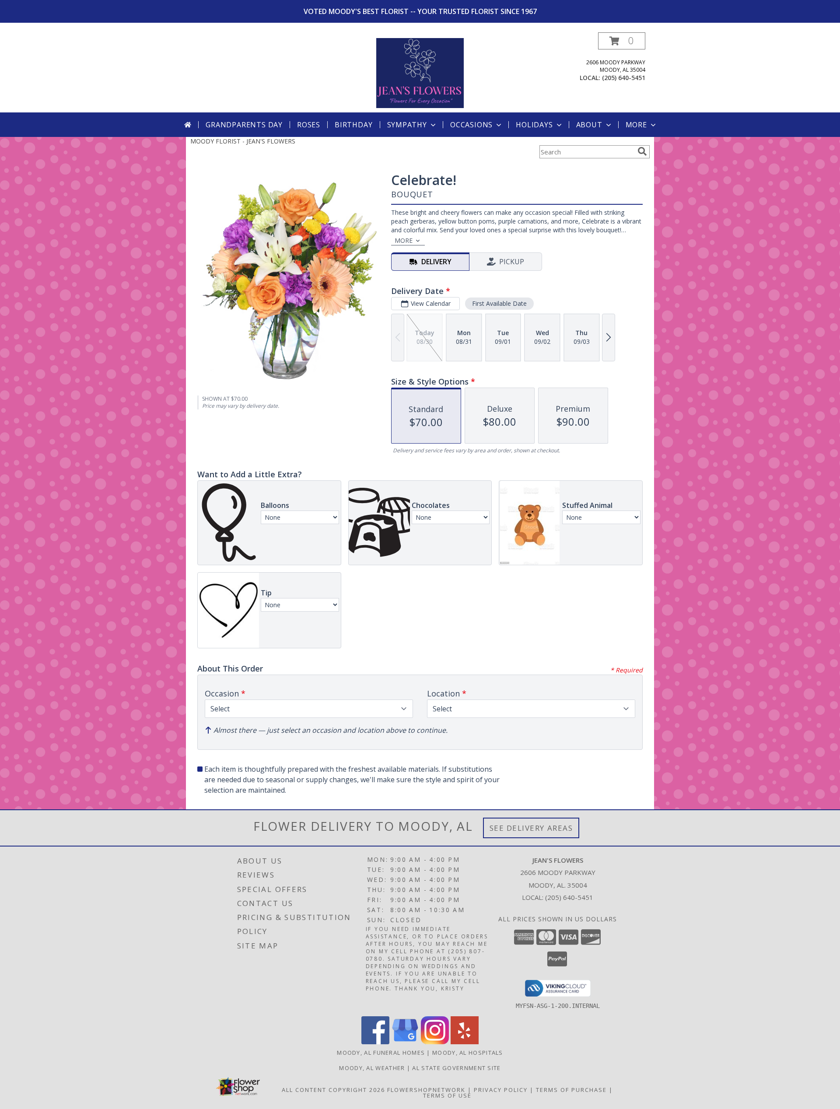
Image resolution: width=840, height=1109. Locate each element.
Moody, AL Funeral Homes (381, 1053)
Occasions (471, 124)
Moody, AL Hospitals (467, 1053)
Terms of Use (447, 1095)
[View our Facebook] (375, 1042)
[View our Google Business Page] (405, 1042)
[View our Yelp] (465, 1042)
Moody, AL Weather (372, 1068)
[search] (642, 151)
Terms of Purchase (571, 1090)
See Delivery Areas (531, 828)
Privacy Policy (501, 1090)
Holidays (534, 124)
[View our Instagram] (435, 1042)
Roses (308, 124)
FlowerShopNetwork (426, 1090)
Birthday (353, 124)
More (636, 124)
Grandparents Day (244, 124)
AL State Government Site (456, 1068)
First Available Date (499, 303)
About (589, 124)
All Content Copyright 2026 (333, 1090)
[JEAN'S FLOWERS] (420, 72)
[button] (621, 40)
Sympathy (407, 124)
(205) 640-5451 (623, 77)
